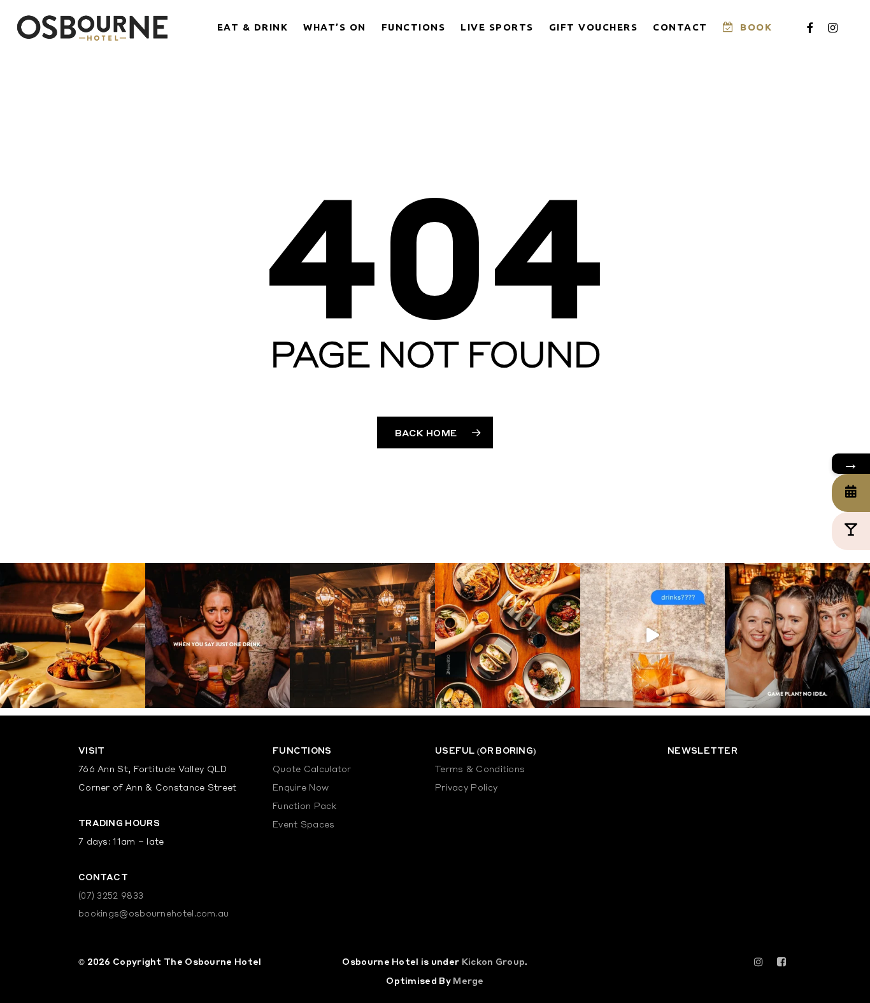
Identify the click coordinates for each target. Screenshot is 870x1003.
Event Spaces (304, 825)
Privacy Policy (466, 788)
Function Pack (304, 807)
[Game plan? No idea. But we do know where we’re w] (797, 635)
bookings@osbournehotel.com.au (153, 914)
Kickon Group (493, 961)
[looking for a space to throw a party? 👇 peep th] (362, 635)
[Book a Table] (851, 493)
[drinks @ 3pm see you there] (652, 635)
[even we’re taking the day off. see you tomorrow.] (72, 635)
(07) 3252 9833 (110, 896)
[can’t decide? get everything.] (507, 635)
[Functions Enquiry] (851, 531)
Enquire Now (301, 788)
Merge (468, 980)
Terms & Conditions (480, 770)
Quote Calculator (312, 770)
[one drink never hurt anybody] (217, 635)
